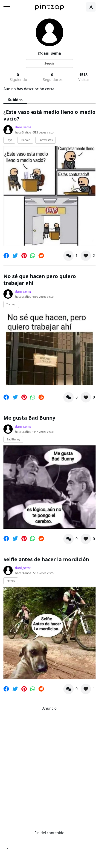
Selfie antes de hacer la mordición (46, 559)
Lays (9, 140)
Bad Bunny (13, 439)
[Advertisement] (49, 765)
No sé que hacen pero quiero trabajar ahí (39, 279)
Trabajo (25, 140)
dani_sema (23, 127)
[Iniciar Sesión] (91, 7)
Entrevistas (45, 140)
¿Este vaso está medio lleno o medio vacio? (49, 115)
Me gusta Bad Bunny (29, 417)
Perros (10, 581)
